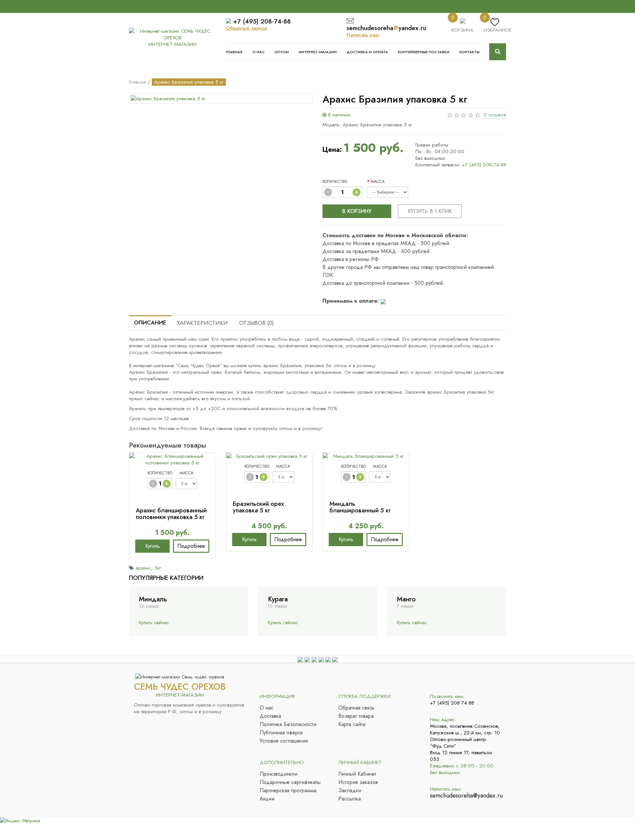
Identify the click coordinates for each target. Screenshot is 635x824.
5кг (157, 568)
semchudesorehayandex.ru (386, 27)
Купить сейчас (154, 622)
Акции (267, 799)
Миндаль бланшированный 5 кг (360, 507)
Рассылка (349, 799)
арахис (143, 568)
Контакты (469, 52)
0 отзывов (495, 114)
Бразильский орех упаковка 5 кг (258, 507)
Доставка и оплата (367, 52)
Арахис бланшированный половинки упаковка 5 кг (171, 513)
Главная (234, 52)
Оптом (282, 52)
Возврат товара (356, 716)
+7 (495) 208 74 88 (452, 703)
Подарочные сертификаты (290, 782)
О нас (258, 52)
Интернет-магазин (318, 52)
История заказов (358, 782)
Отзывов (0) (256, 323)
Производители (278, 774)
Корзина (462, 30)
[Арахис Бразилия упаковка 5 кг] (221, 99)
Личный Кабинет (357, 774)
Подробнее (191, 546)
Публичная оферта (281, 732)
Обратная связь (356, 708)
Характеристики (202, 323)
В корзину (356, 211)
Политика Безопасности (288, 724)
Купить (152, 546)
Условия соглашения (284, 741)
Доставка (270, 716)
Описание (150, 322)
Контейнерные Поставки (423, 52)
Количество (334, 182)
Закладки (349, 790)
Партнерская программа (288, 790)
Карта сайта (351, 724)
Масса (378, 182)
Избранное (498, 30)
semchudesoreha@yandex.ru (465, 795)
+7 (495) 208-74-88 (262, 21)
